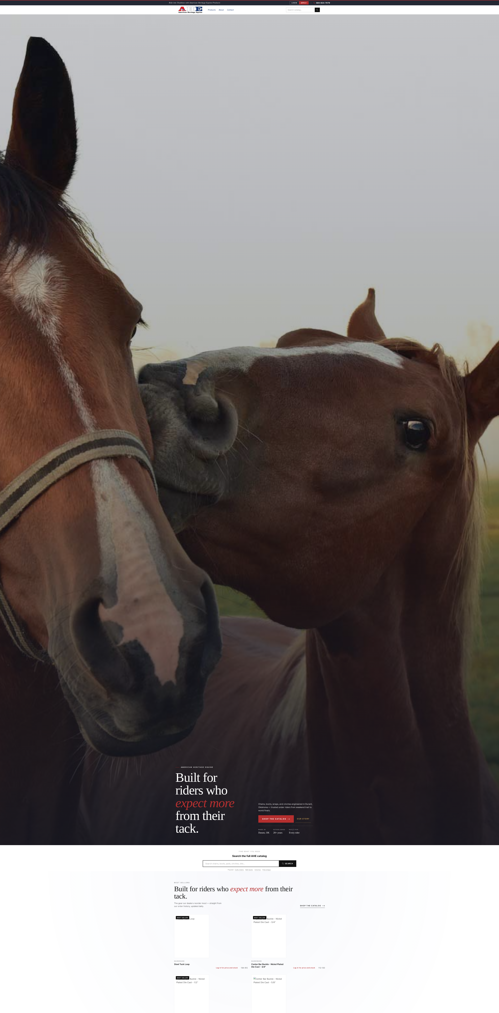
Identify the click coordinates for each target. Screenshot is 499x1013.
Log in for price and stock (227, 968)
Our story (303, 819)
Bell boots (249, 870)
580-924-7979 (323, 3)
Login (294, 3)
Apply (304, 3)
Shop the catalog (274, 819)
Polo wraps (266, 870)
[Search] (317, 10)
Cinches (258, 870)
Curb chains (239, 870)
